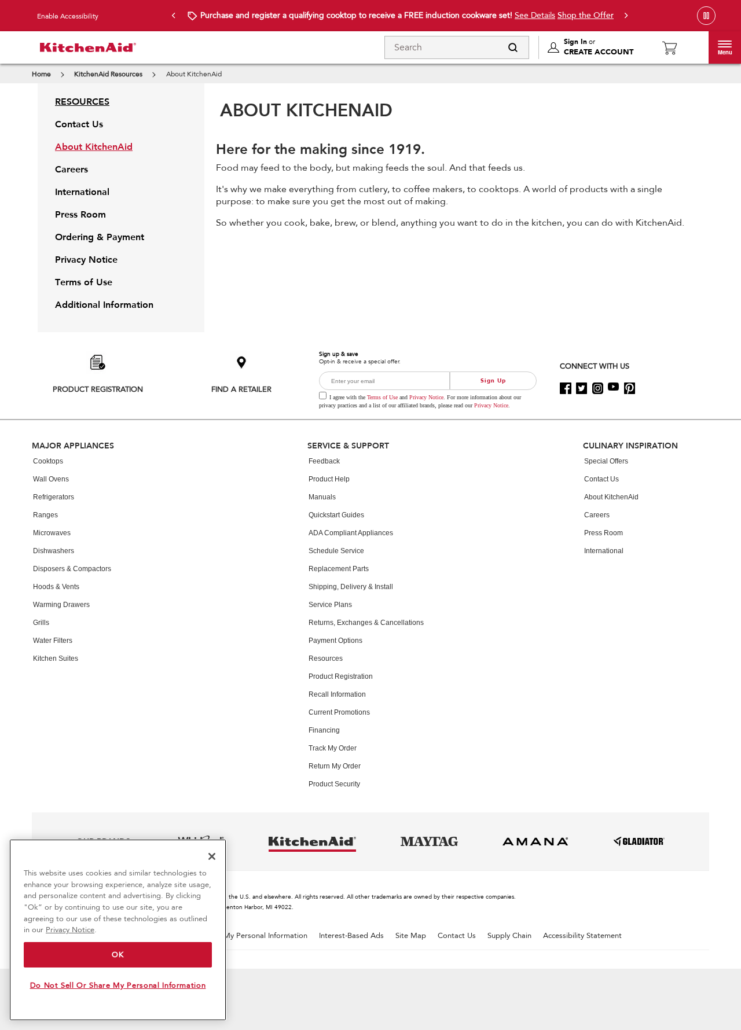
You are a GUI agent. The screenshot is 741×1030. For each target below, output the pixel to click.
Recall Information (337, 694)
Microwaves (52, 533)
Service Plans (330, 605)
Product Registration (98, 389)
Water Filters (52, 641)
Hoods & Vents (56, 587)
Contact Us (601, 479)
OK (117, 955)
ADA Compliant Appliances (351, 533)
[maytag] (429, 841)
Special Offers (606, 461)
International (603, 551)
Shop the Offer (585, 15)
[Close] (212, 856)
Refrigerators (53, 497)
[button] (725, 47)
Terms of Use (382, 397)
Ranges (45, 515)
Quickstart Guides (336, 515)
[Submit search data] (512, 47)
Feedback (324, 461)
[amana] (535, 841)
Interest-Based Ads (351, 936)
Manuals (322, 497)
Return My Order (335, 766)
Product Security (334, 784)
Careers (597, 515)
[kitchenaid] (312, 841)
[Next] (626, 15)
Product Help (329, 479)
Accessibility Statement (582, 936)
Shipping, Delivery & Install (351, 587)
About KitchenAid (611, 497)
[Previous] (173, 15)
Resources (326, 658)
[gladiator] (639, 841)
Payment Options (335, 641)
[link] (669, 47)
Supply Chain (509, 936)
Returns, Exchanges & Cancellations (366, 623)
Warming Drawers (61, 605)
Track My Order (333, 748)
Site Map (410, 936)
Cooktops (48, 461)
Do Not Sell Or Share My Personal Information (118, 985)
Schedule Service (336, 551)
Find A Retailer (241, 389)
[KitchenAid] (81, 47)
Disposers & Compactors (72, 569)
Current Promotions (339, 712)
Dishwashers (53, 551)
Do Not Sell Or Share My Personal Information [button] (227, 936)
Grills (41, 623)
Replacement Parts (339, 569)
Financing (324, 730)
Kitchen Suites (55, 658)
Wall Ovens (51, 479)
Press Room (603, 533)
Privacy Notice (426, 397)
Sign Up (493, 381)
